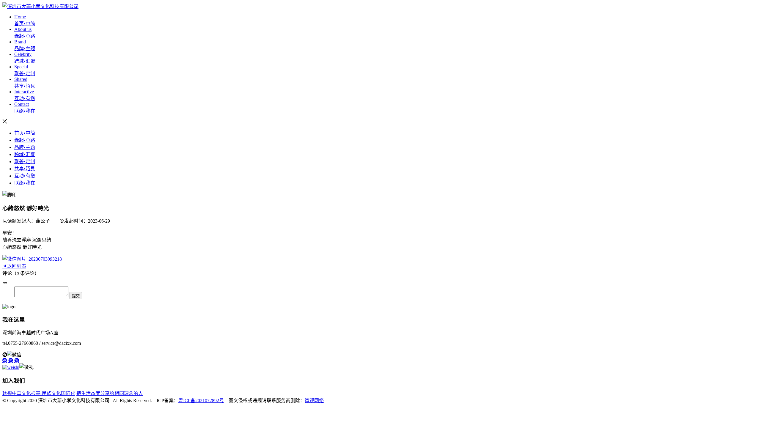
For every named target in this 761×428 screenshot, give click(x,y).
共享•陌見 (24, 168)
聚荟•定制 (24, 161)
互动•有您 (24, 175)
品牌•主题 (24, 147)
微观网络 (314, 400)
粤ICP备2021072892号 (201, 400)
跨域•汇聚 (24, 154)
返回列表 (16, 266)
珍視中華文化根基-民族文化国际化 (38, 393)
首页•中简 (24, 133)
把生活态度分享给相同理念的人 (109, 393)
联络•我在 (24, 182)
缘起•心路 (24, 140)
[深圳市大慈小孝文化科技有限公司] (40, 6)
